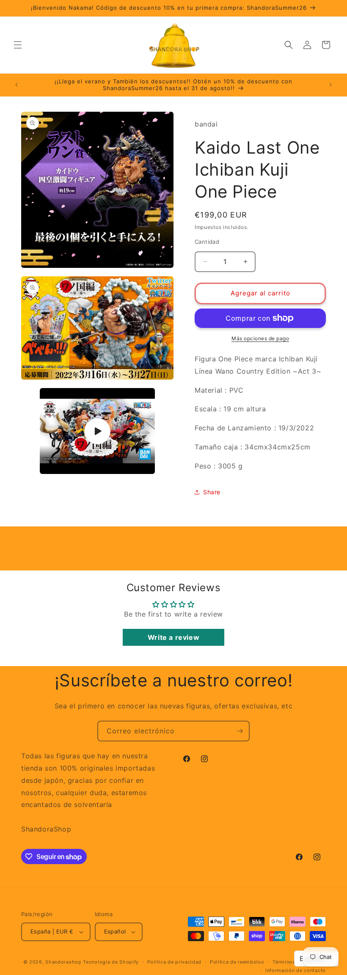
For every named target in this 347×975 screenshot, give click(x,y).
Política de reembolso (237, 962)
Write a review (173, 637)
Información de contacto (295, 970)
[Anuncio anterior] (16, 84)
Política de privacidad (174, 962)
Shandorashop (63, 962)
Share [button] (211, 492)
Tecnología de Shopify (111, 962)
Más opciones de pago (260, 338)
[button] (17, 45)
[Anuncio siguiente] (330, 84)
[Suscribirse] (239, 731)
